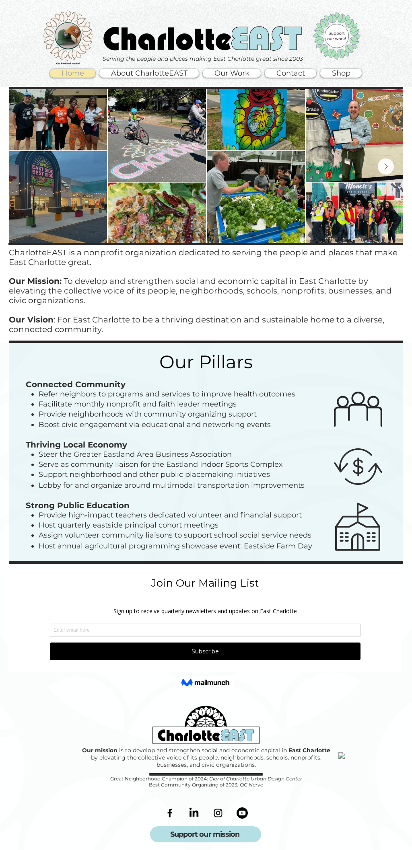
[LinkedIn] (194, 813)
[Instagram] (218, 813)
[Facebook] (169, 813)
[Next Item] (386, 166)
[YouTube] (242, 813)
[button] (149, 73)
